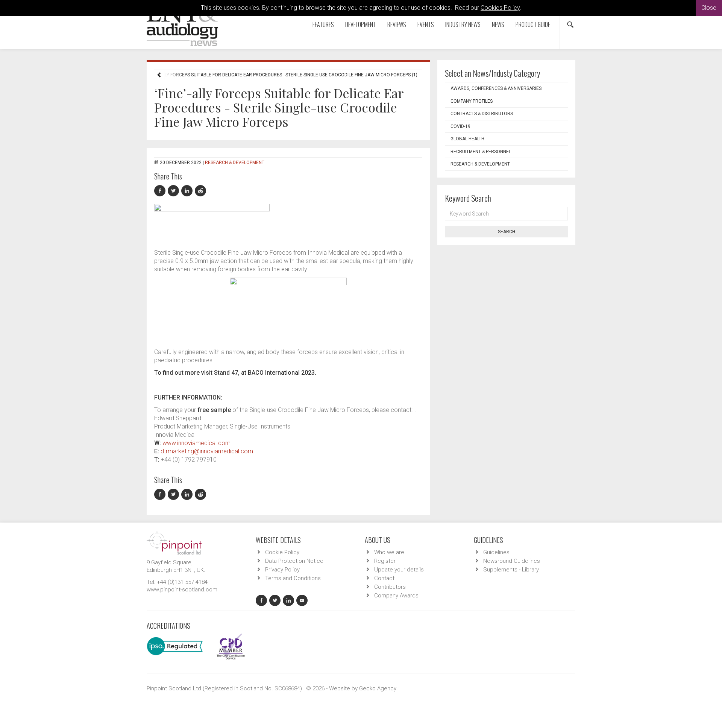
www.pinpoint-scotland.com (182, 589)
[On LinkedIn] (188, 190)
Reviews (396, 24)
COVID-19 (460, 126)
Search (506, 231)
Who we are (389, 552)
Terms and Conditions (293, 578)
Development (360, 24)
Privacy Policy (282, 569)
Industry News (463, 24)
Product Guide (533, 24)
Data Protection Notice (294, 561)
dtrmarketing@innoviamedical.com (207, 451)
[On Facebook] (161, 190)
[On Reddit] (201, 190)
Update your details (399, 569)
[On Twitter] (174, 190)
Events (425, 24)
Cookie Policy (282, 552)
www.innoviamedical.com (196, 443)
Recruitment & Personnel (480, 151)
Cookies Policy (500, 7)
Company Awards (396, 595)
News (498, 24)
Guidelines (496, 552)
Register (385, 561)
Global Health (467, 138)
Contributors (390, 586)
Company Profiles (471, 101)
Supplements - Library (511, 569)
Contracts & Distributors (481, 113)
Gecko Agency (377, 688)
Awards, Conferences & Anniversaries (496, 88)
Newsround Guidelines (511, 561)
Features (323, 24)
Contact (384, 578)
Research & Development (234, 162)
